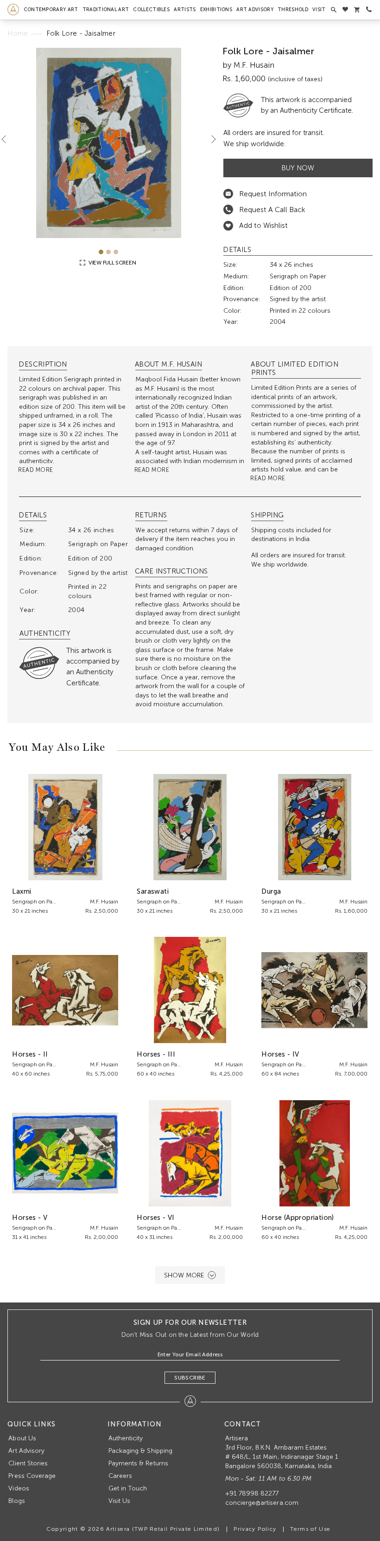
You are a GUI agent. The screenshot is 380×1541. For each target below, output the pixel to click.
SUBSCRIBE (190, 1377)
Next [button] (210, 139)
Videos (18, 1488)
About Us (22, 1438)
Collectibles (151, 9)
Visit (319, 9)
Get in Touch (127, 1488)
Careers (120, 1476)
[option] (108, 143)
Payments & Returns (138, 1463)
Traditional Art (105, 9)
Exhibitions (216, 9)
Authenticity (125, 1438)
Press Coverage (32, 1476)
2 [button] (108, 252)
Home (17, 33)
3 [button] (116, 252)
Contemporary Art (51, 9)
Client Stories (28, 1463)
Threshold (293, 9)
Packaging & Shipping (140, 1451)
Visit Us (119, 1501)
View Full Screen (111, 262)
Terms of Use (310, 1529)
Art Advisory (254, 9)
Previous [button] (7, 139)
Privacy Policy (255, 1529)
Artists (185, 9)
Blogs (16, 1501)
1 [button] (101, 252)
